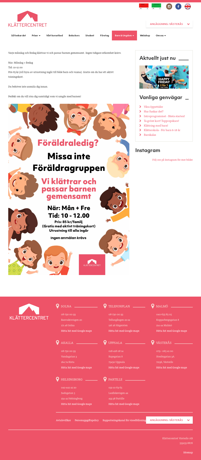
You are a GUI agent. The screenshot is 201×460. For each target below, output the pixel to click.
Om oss (160, 35)
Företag (104, 35)
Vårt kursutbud (54, 35)
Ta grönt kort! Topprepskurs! (161, 120)
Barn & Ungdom (123, 35)
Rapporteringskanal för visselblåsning (124, 420)
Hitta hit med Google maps (76, 331)
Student (89, 35)
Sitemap (188, 452)
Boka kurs (74, 35)
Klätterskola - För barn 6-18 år (161, 130)
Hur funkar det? (153, 111)
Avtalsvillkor (63, 420)
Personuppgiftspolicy (87, 420)
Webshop (145, 35)
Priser (35, 35)
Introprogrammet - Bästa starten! (164, 116)
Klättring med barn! (155, 125)
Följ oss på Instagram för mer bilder (172, 160)
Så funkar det (18, 35)
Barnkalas (149, 134)
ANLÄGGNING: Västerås (166, 24)
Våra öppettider (153, 106)
